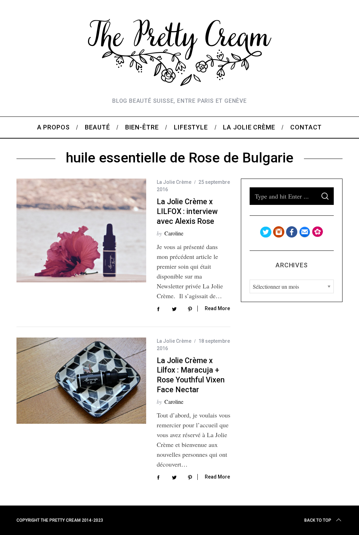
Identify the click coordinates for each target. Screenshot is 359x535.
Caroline (173, 233)
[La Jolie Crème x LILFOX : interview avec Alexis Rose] (81, 230)
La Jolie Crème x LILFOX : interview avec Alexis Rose (187, 211)
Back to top (317, 520)
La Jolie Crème (174, 182)
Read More (217, 308)
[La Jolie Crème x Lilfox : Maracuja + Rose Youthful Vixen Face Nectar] (81, 380)
